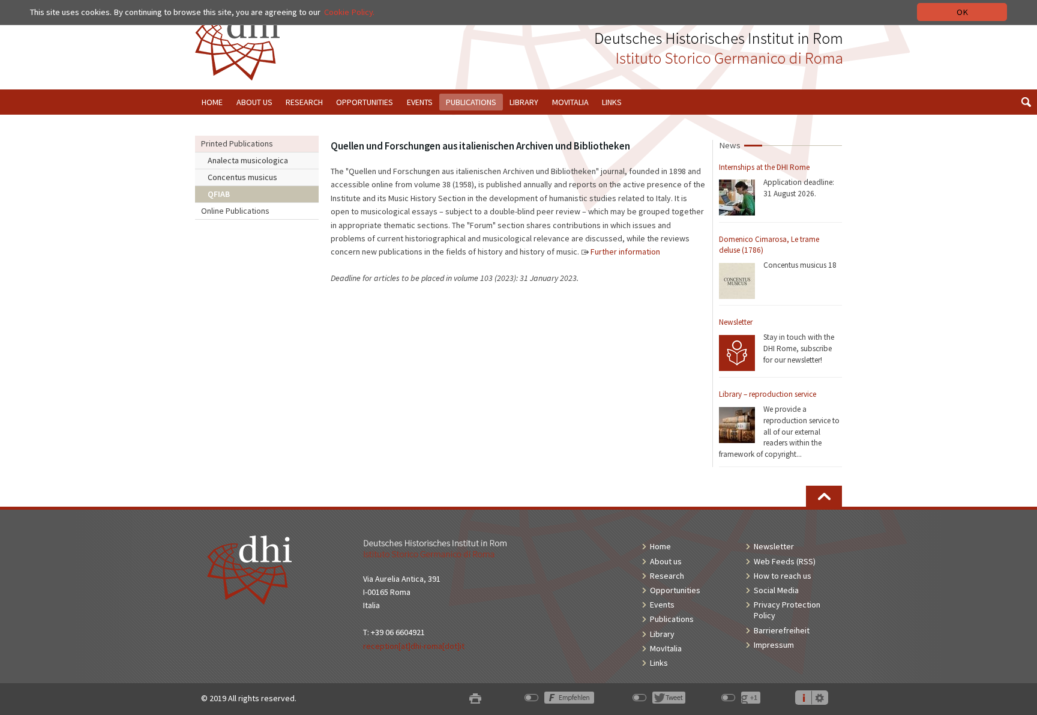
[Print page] (475, 698)
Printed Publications (237, 143)
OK (962, 12)
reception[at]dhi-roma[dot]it (413, 646)
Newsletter (736, 322)
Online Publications (235, 210)
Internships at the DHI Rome (764, 167)
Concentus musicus (242, 177)
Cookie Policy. (349, 12)
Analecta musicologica (248, 160)
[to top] (824, 496)
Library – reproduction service (767, 394)
